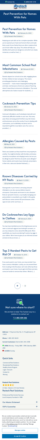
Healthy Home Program (10, 367)
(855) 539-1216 (31, 2)
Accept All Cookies (20, 436)
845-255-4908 (25, 342)
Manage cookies (20, 430)
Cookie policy (12, 426)
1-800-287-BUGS (12, 338)
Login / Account (7, 370)
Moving (5, 374)
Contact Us (10, 2)
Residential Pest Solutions (11, 365)
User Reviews (19, 388)
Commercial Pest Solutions (11, 363)
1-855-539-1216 (21, 318)
